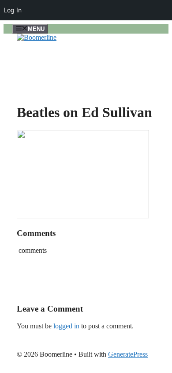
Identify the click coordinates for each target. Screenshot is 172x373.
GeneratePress (128, 354)
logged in (66, 326)
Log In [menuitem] (13, 10)
